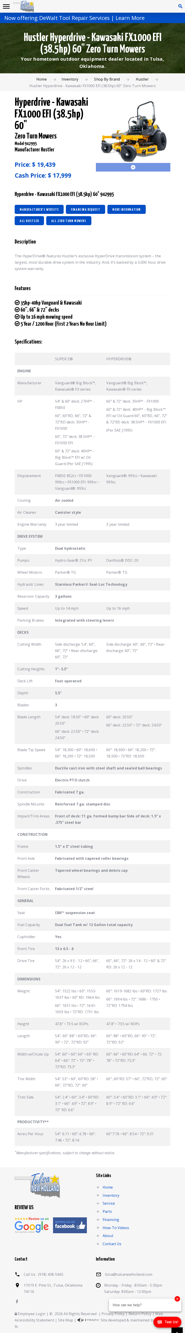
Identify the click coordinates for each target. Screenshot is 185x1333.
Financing (111, 1219)
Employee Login (31, 1313)
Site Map (65, 1320)
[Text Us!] (167, 1323)
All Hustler (29, 221)
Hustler (142, 79)
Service (109, 1203)
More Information (126, 209)
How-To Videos (116, 1227)
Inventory (70, 79)
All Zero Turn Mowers (68, 221)
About (108, 1235)
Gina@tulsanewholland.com (128, 1274)
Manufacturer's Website (39, 209)
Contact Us (112, 1243)
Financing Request (85, 209)
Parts (107, 1211)
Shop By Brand (107, 79)
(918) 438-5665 (50, 1274)
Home (41, 79)
